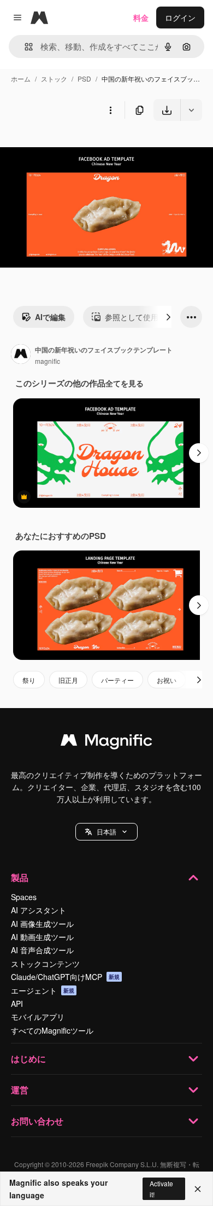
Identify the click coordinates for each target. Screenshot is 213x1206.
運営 (19, 1089)
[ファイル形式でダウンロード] (191, 110)
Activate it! (161, 1188)
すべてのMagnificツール (52, 1030)
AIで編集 (50, 316)
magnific (47, 361)
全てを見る (124, 383)
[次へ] (168, 317)
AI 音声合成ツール (42, 949)
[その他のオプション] (110, 110)
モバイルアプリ (37, 1016)
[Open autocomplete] (24, 47)
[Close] (198, 1189)
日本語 (106, 831)
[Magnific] (106, 742)
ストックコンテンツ (45, 963)
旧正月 (68, 680)
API (17, 1003)
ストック (54, 78)
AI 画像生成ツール (42, 923)
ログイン (180, 17)
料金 (141, 17)
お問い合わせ (37, 1121)
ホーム (21, 78)
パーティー (117, 680)
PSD (84, 78)
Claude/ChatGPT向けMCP (65, 976)
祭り (29, 680)
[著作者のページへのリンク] (21, 355)
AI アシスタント (38, 909)
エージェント (42, 990)
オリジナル (75, 146)
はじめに (28, 1058)
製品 (19, 877)
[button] (106, 831)
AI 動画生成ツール (42, 936)
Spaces (24, 896)
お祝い (166, 680)
